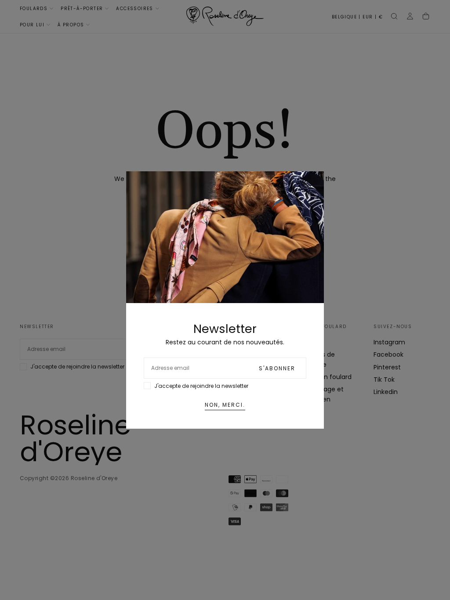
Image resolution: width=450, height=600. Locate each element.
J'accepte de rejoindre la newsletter (201, 386)
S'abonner (277, 368)
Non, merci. (225, 404)
